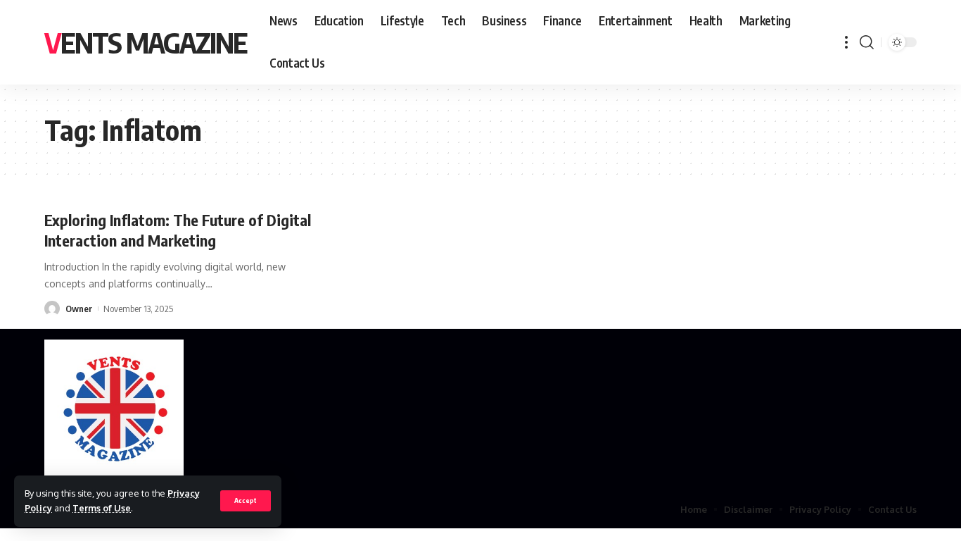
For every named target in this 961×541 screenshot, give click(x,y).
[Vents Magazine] (114, 410)
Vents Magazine (145, 42)
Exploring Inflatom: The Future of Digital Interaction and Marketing (177, 230)
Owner (78, 308)
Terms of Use (101, 508)
